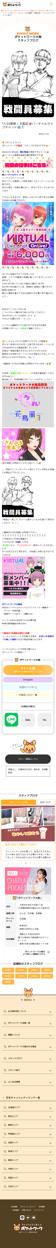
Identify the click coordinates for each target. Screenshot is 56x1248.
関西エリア (13, 1160)
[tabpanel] (28, 830)
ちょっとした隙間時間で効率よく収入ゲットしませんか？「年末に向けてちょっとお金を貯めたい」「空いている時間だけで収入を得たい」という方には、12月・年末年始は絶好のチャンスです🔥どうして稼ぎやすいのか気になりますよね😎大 (28, 857)
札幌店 (8, 970)
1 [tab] (8, 863)
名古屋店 (8, 976)
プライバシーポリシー (28, 1207)
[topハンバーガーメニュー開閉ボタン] (51, 4)
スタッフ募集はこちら (28, 759)
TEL (45, 720)
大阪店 (21, 976)
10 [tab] (47, 863)
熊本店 (8, 982)
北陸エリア (13, 1142)
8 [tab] (38, 863)
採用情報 (15, 1210)
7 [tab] (34, 863)
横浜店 (47, 970)
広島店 (34, 976)
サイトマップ (39, 1210)
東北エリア (13, 1116)
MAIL (28, 720)
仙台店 (21, 970)
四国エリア (13, 1178)
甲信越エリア (14, 1134)
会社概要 (14, 1207)
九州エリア (13, 1186)
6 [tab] (30, 863)
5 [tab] (25, 863)
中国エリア (13, 1169)
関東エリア (13, 1125)
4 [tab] (21, 863)
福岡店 (47, 976)
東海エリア (13, 1151)
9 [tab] (43, 863)
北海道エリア (14, 1107)
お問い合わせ (26, 1210)
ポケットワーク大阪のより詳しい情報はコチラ (34, 953)
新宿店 (34, 970)
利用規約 (42, 1207)
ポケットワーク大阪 (28, 37)
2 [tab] (12, 863)
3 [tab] (17, 863)
